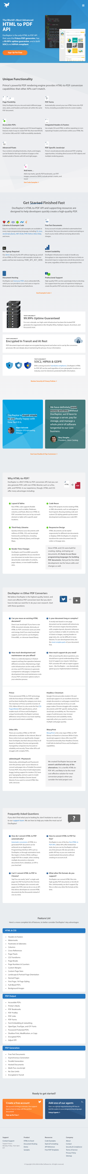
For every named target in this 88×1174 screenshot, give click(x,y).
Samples (27, 1150)
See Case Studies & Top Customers (43, 454)
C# (37, 231)
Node (22, 234)
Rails (35, 234)
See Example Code (43, 293)
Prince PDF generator (25, 38)
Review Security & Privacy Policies (43, 381)
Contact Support (8, 1141)
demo (8, 255)
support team (18, 821)
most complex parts (59, 642)
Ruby (39, 234)
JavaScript (6, 234)
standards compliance (59, 366)
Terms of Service (71, 1150)
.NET (17, 234)
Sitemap (69, 1156)
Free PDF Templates (52, 1150)
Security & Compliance (74, 1147)
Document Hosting (30, 1144)
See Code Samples (31, 182)
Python (30, 234)
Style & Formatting (51, 1144)
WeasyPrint (51, 733)
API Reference (50, 1147)
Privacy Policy (71, 1153)
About (68, 1141)
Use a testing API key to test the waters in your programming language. (65, 1107)
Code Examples (50, 1141)
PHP (25, 234)
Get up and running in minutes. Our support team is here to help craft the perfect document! (21, 1109)
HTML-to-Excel (29, 1141)
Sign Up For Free (15, 53)
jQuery (13, 234)
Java (40, 231)
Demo (26, 1147)
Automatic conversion (19, 842)
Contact (69, 1144)
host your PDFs (19, 281)
